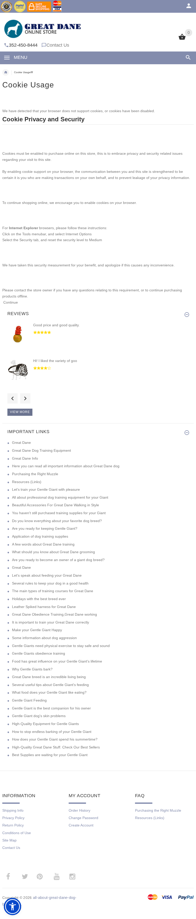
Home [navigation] (5, 72)
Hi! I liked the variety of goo (55, 361)
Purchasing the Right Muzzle (35, 474)
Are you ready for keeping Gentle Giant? (44, 528)
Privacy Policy (13, 818)
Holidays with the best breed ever (39, 599)
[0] (182, 39)
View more (20, 412)
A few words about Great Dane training (43, 544)
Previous (12, 398)
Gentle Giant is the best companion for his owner (51, 708)
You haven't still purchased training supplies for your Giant (59, 513)
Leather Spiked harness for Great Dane (44, 607)
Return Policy (13, 825)
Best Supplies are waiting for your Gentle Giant (50, 755)
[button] (12, 906)
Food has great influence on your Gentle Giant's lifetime (57, 661)
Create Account (81, 825)
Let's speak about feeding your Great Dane (47, 575)
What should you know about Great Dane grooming (53, 552)
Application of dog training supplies (40, 536)
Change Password (83, 818)
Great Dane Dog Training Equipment (41, 450)
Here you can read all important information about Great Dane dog (65, 466)
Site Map (9, 840)
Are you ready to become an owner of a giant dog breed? (58, 560)
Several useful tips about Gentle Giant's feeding (50, 685)
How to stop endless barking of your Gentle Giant (51, 732)
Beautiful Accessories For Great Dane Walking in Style (55, 505)
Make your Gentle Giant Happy (37, 630)
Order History (79, 810)
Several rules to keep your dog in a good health (50, 583)
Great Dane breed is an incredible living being (49, 677)
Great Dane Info (25, 458)
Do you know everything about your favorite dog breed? (57, 521)
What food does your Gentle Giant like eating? (49, 692)
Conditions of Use (16, 833)
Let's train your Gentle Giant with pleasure (46, 489)
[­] (187, 57)
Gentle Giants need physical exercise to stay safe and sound (61, 646)
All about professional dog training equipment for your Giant (60, 497)
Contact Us (57, 45)
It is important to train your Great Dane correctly (50, 622)
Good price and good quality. (56, 325)
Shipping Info (12, 810)
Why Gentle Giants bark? (32, 669)
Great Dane (21, 443)
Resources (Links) (26, 482)
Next (25, 398)
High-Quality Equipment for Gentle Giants (45, 724)
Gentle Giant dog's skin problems (39, 716)
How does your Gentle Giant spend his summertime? (54, 739)
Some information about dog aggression (44, 638)
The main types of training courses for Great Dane (52, 591)
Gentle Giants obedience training (38, 653)
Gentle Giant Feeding (29, 700)
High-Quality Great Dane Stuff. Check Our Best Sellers (56, 747)
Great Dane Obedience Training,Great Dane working (54, 614)
